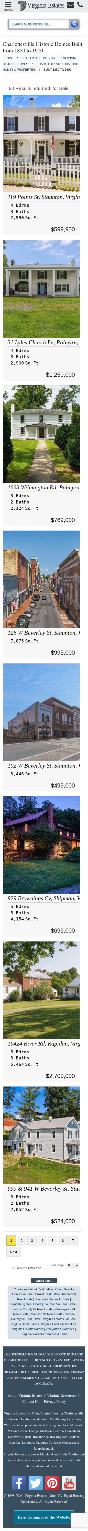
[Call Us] (80, 6)
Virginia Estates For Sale (59, 1319)
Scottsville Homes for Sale (52, 1299)
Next (13, 1252)
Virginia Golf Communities (58, 1324)
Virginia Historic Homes (28, 1329)
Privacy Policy (55, 1401)
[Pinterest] (52, 1489)
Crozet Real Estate (47, 1294)
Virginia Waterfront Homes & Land (44, 1334)
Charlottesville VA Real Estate (33, 1289)
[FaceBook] (19, 1489)
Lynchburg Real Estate (26, 1304)
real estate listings (38, 58)
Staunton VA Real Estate (60, 1304)
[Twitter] (36, 1489)
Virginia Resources (61, 1395)
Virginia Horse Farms (25, 1324)
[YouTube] (69, 1489)
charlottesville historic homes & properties (41, 66)
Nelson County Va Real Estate (32, 1309)
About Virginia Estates (25, 1395)
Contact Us (30, 1401)
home (8, 58)
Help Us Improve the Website (44, 1517)
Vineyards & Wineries (60, 1329)
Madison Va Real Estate (47, 1314)
